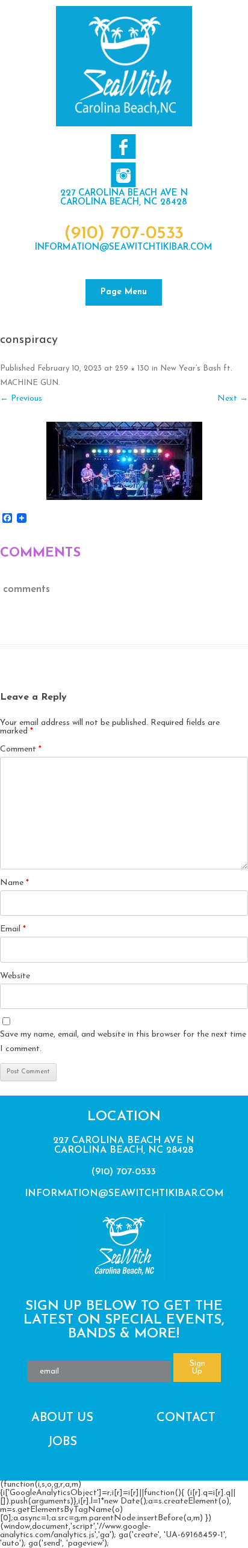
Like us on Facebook (123, 146)
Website (15, 976)
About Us (62, 1418)
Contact (186, 1418)
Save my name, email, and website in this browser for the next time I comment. (123, 1041)
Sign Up (197, 1367)
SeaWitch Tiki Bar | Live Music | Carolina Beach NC (124, 66)
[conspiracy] (124, 461)
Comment (21, 749)
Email (13, 929)
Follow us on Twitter (123, 175)
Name (14, 882)
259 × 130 (132, 368)
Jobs (62, 1442)
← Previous (21, 398)
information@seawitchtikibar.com (123, 247)
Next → (232, 398)
